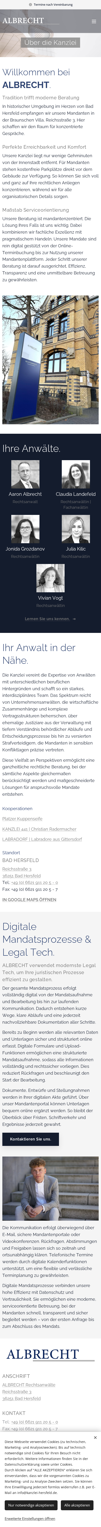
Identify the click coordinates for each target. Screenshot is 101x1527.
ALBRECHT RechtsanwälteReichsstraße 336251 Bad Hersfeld (28, 1391)
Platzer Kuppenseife (22, 818)
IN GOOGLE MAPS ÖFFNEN (29, 899)
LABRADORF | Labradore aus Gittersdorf (42, 839)
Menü (94, 21)
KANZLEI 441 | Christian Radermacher (39, 829)
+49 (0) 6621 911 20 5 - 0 (34, 882)
